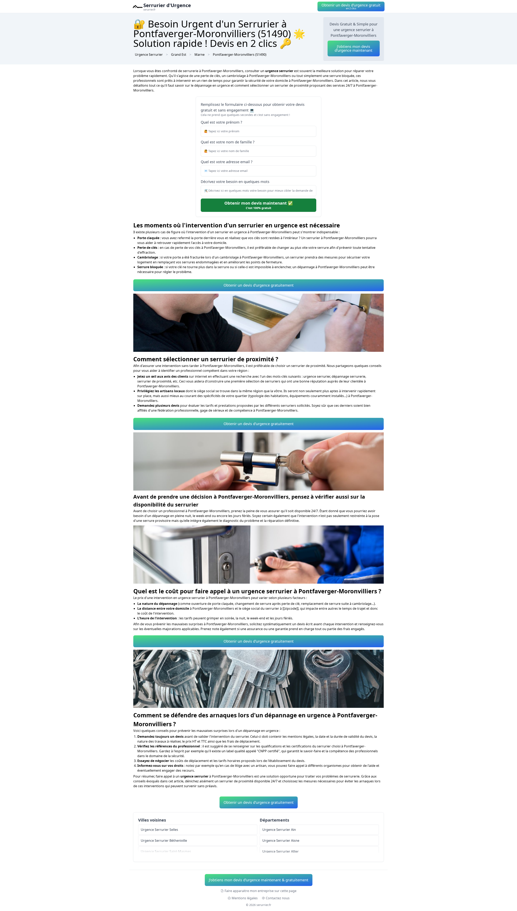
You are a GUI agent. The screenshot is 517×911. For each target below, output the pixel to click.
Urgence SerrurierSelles (159, 829)
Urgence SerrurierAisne (280, 840)
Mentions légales (245, 898)
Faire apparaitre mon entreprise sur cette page (260, 891)
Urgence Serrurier (149, 54)
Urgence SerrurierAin (279, 829)
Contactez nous (278, 898)
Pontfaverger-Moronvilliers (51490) (239, 54)
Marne (199, 54)
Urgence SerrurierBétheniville (164, 840)
